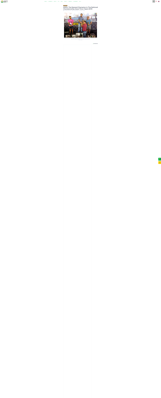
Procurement (75, 1)
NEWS (61, 1)
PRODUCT (65, 1)
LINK (79, 1)
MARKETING (70, 1)
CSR (58, 1)
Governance (50, 1)
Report (55, 1)
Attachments (95, 43)
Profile (45, 1)
